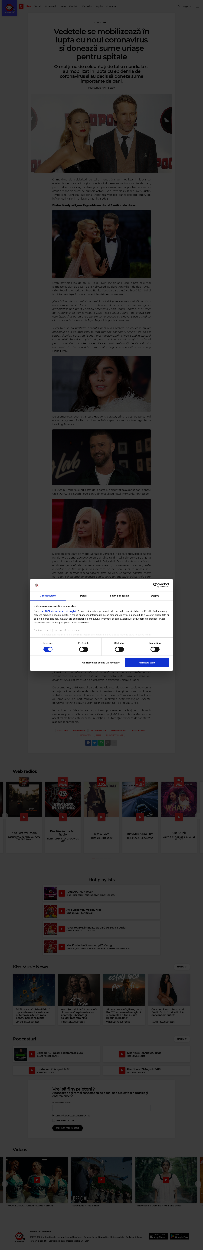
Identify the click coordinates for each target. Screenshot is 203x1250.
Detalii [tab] (83, 595)
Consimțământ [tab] (48, 595)
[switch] (83, 649)
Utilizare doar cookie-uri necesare (101, 662)
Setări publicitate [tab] (119, 595)
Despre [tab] (155, 595)
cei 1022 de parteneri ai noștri (58, 611)
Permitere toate (146, 662)
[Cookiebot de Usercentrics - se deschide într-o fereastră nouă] (155, 585)
